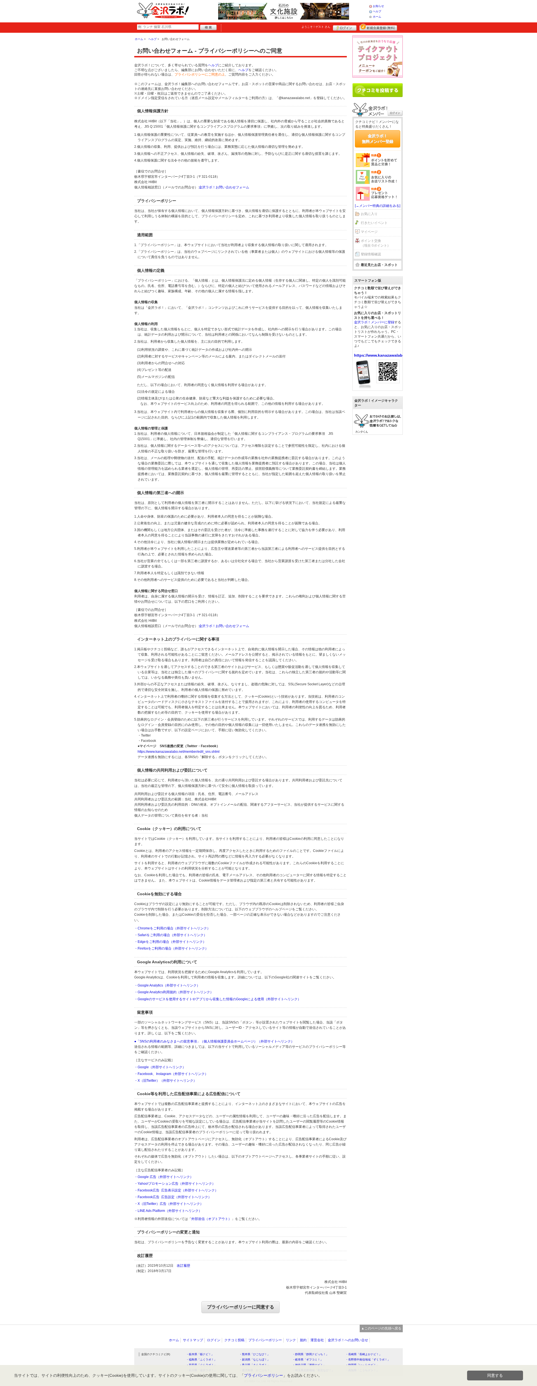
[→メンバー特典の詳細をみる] (377, 206)
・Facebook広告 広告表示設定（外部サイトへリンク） (176, 1190)
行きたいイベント (374, 223)
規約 (303, 1340)
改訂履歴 (183, 1266)
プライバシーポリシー (265, 1340)
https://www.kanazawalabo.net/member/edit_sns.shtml (179, 752)
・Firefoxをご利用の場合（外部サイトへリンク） (171, 948)
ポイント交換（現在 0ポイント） (375, 243)
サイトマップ (193, 1340)
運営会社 (317, 1340)
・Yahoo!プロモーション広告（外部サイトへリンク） (174, 1184)
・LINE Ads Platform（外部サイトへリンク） (168, 1211)
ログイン (345, 27)
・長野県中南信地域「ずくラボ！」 (367, 1359)
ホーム (377, 16)
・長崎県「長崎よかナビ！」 (363, 1354)
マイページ (369, 232)
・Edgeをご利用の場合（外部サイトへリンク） (170, 942)
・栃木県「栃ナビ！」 (200, 1354)
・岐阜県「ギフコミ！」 (307, 1359)
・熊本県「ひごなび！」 (254, 1354)
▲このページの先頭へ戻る (381, 1328)
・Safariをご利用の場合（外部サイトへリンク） (170, 935)
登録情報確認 (371, 254)
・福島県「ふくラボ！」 (201, 1359)
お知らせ (378, 6)
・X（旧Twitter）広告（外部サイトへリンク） (168, 1204)
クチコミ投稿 (234, 1340)
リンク (291, 1340)
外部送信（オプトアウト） (211, 1219)
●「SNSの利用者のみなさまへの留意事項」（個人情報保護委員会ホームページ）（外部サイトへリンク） (214, 1041)
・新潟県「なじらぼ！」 (254, 1359)
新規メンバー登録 (378, 27)
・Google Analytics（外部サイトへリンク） (167, 985)
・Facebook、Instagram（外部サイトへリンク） (171, 1074)
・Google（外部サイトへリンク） (160, 1067)
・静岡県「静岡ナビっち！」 (310, 1354)
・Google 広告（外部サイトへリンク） (163, 1177)
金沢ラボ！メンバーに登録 (374, 322)
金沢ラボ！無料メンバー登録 (377, 139)
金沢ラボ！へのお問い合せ (348, 1340)
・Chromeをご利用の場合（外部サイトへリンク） (172, 928)
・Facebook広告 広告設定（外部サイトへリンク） (172, 1197)
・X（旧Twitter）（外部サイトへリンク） (165, 1081)
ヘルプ (377, 11)
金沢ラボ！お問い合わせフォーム (224, 187)
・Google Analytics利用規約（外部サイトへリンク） (173, 992)
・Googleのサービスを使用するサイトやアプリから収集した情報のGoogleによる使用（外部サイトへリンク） (217, 999)
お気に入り (369, 214)
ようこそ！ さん (316, 26)
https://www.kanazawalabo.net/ (383, 355)
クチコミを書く (377, 90)
